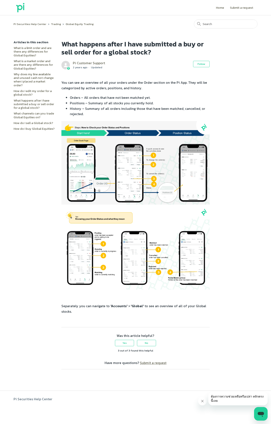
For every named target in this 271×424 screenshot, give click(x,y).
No (146, 343)
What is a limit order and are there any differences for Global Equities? (32, 51)
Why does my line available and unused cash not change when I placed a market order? (34, 80)
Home (220, 8)
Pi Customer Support (89, 63)
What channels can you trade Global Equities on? (34, 115)
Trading (56, 24)
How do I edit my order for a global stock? (33, 93)
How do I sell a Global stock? (33, 123)
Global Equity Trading (80, 24)
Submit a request (241, 8)
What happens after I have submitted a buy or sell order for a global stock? (34, 104)
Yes (124, 343)
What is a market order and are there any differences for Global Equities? (33, 64)
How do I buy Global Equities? (34, 129)
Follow (201, 64)
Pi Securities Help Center (30, 24)
